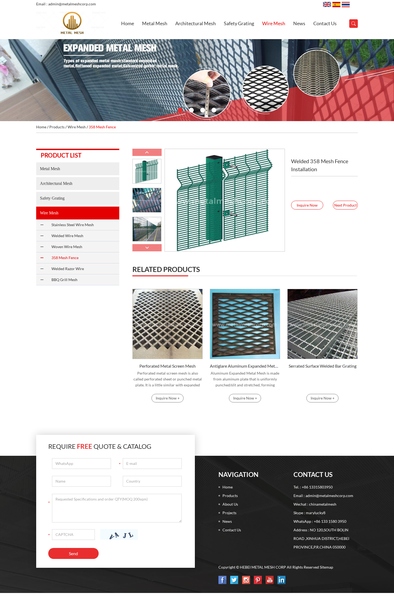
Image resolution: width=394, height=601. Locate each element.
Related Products (166, 269)
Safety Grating (239, 23)
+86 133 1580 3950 (330, 521)
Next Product (345, 205)
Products (57, 127)
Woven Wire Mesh (66, 246)
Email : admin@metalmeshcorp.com (66, 4)
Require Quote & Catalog (99, 446)
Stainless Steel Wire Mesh (72, 224)
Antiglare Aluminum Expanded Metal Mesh (245, 365)
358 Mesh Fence (102, 127)
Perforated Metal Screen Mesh (167, 365)
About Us (230, 504)
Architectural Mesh (195, 23)
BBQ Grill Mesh (64, 279)
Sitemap (326, 567)
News (299, 23)
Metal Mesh (154, 23)
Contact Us (325, 23)
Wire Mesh (273, 23)
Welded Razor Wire (67, 268)
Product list (61, 155)
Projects (229, 512)
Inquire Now (307, 205)
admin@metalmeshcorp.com (329, 495)
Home (127, 23)
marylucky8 (315, 512)
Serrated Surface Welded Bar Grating (322, 365)
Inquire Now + (168, 398)
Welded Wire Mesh (67, 235)
